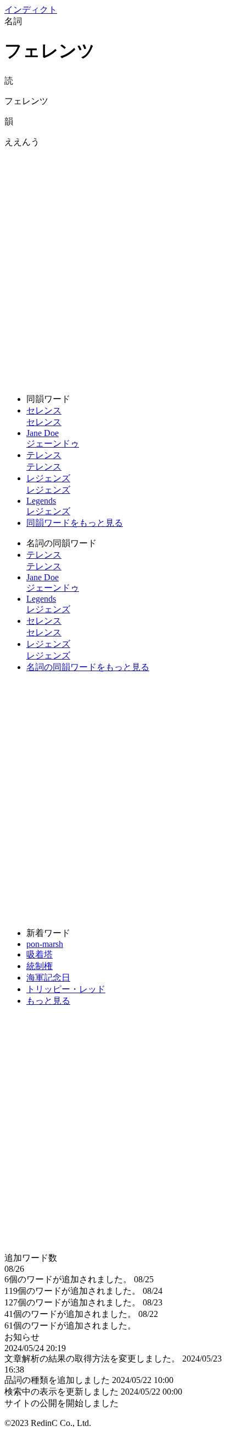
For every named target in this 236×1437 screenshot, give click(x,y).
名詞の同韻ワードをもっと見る (87, 667)
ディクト (30, 9)
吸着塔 (39, 954)
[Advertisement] (118, 266)
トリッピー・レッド (65, 989)
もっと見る (48, 1000)
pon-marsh (44, 944)
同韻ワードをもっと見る (74, 522)
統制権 (39, 966)
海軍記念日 (48, 977)
